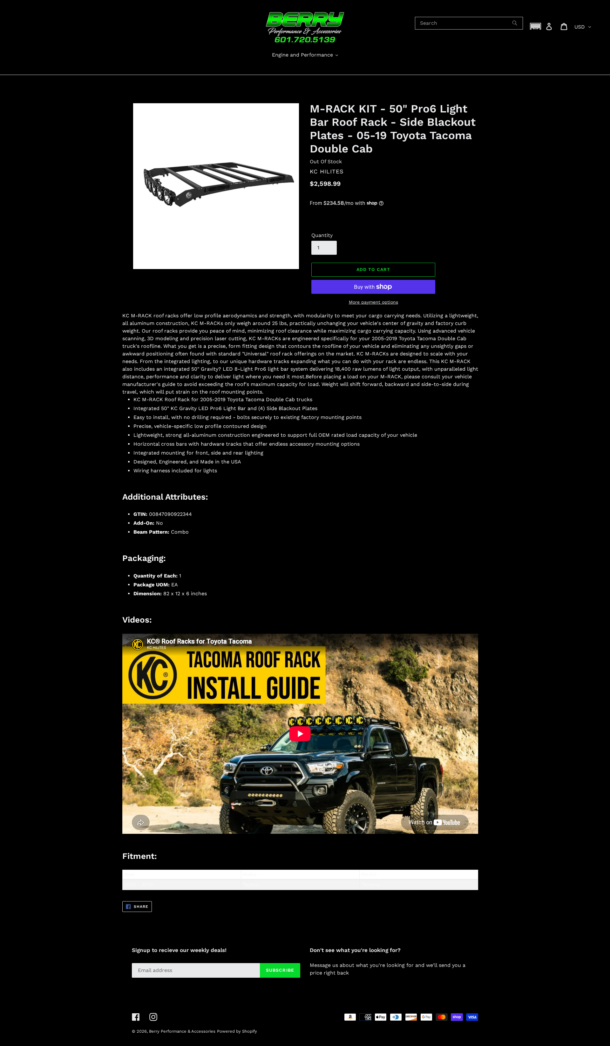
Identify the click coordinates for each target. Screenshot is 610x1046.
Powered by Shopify (237, 1031)
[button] (535, 26)
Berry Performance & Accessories (182, 1031)
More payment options (373, 302)
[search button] (515, 23)
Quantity (322, 235)
